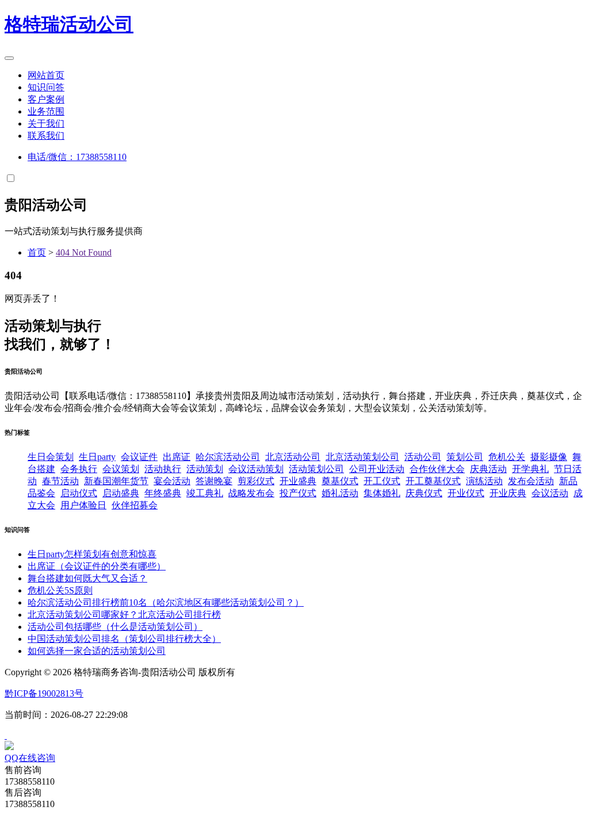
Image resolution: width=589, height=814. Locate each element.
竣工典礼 (204, 493)
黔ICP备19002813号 (44, 693)
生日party (97, 457)
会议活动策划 (256, 469)
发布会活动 (531, 481)
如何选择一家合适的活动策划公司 (97, 651)
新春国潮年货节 (116, 481)
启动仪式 (78, 493)
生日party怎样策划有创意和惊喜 (92, 554)
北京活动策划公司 (362, 457)
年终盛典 (162, 493)
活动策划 (204, 469)
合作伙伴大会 (437, 469)
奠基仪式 (340, 481)
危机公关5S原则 (60, 590)
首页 (37, 252)
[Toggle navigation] (9, 58)
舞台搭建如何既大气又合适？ (87, 578)
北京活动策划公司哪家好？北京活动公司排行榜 (124, 614)
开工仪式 (382, 481)
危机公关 (506, 457)
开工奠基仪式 (433, 481)
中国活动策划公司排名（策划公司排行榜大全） (124, 639)
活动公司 (69, 24)
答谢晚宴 (214, 481)
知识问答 (46, 87)
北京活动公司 (292, 457)
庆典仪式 (424, 493)
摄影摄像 (548, 457)
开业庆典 (507, 493)
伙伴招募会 (135, 505)
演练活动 (484, 481)
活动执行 (162, 469)
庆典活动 (488, 469)
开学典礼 (530, 469)
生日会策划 (51, 457)
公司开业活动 (376, 469)
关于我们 (46, 123)
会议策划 (120, 469)
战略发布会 (251, 493)
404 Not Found (84, 252)
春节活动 (60, 481)
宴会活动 (172, 481)
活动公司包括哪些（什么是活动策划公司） (115, 627)
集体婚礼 (382, 493)
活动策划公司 (316, 469)
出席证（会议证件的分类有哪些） (97, 566)
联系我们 (46, 135)
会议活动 (549, 493)
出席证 (176, 457)
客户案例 (46, 99)
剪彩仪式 (256, 481)
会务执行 (78, 469)
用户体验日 (83, 505)
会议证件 (139, 457)
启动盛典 (120, 493)
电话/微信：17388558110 (77, 157)
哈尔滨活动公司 (228, 457)
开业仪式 (466, 493)
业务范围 (46, 111)
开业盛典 (298, 481)
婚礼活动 (340, 493)
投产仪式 (298, 493)
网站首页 (46, 75)
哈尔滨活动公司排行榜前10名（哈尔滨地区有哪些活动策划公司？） (166, 602)
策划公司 (464, 457)
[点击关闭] (6, 735)
